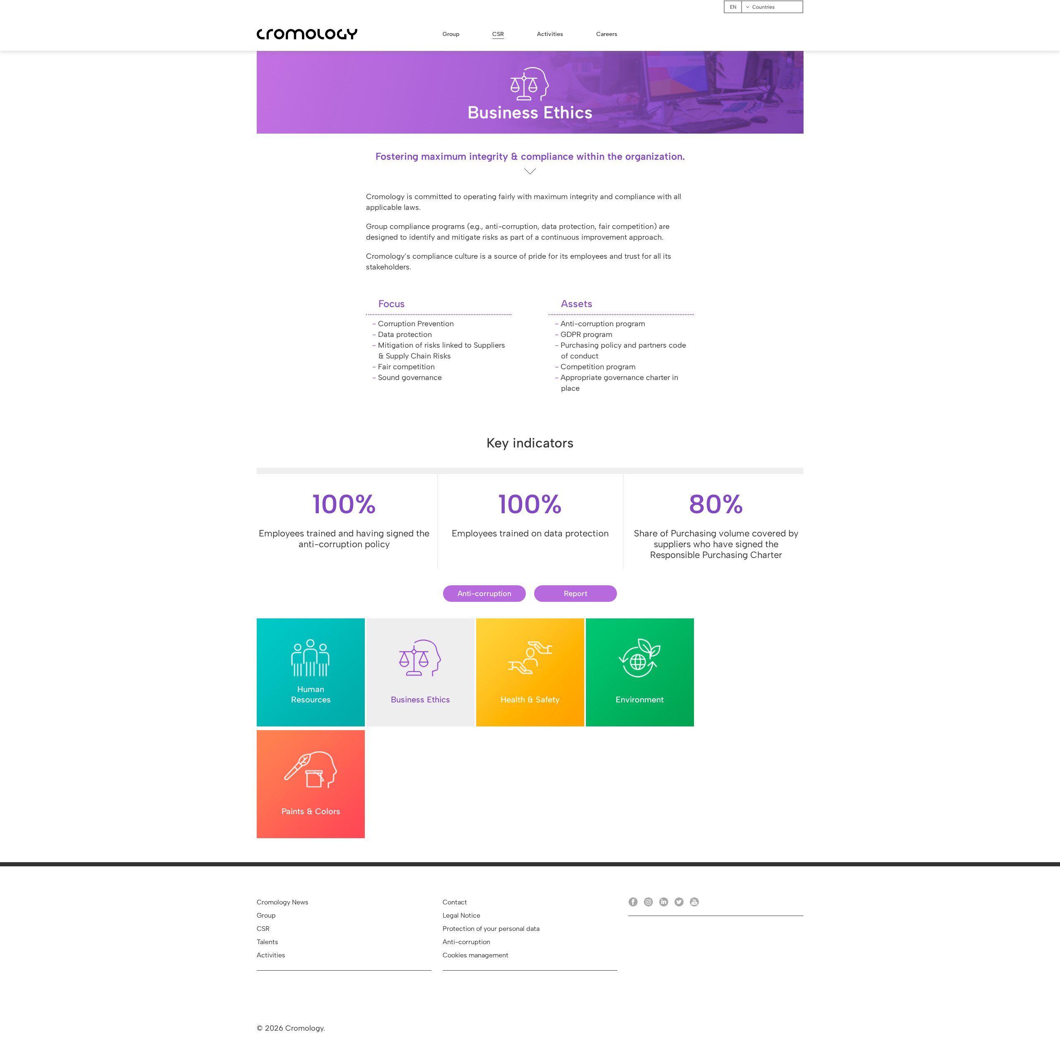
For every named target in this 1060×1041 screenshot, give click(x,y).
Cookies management (475, 955)
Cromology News (282, 902)
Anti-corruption (466, 942)
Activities (271, 955)
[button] (484, 593)
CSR (263, 929)
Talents (267, 942)
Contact (455, 902)
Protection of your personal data (491, 929)
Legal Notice (461, 915)
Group (266, 915)
